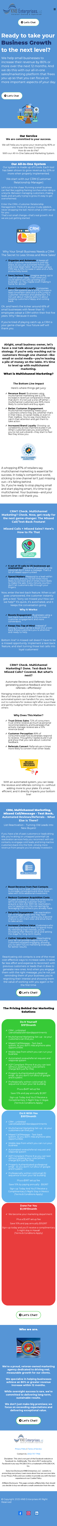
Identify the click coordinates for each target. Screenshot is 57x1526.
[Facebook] (20, 1513)
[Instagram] (28, 1513)
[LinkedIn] (37, 1513)
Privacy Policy (20, 1449)
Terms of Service (35, 1449)
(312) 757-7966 (33, 1454)
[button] (55, 9)
